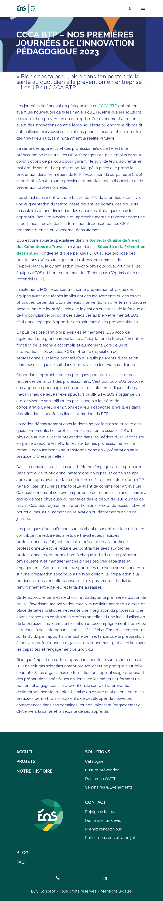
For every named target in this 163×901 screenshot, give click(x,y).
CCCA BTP (107, 106)
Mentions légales (116, 891)
